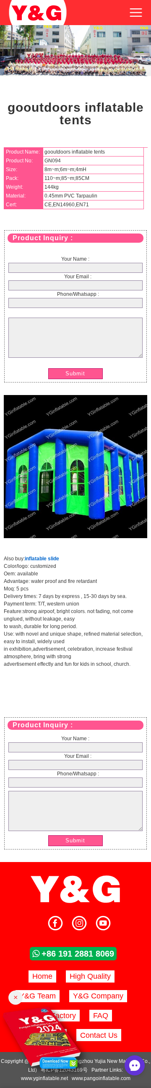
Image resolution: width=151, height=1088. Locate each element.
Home (42, 976)
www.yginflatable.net (44, 1078)
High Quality (90, 976)
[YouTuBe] (103, 924)
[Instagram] (79, 924)
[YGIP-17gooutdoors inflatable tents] (75, 536)
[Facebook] (55, 924)
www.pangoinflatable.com (101, 1078)
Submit (75, 373)
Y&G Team (37, 996)
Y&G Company (98, 996)
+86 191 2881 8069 (78, 953)
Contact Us (98, 1035)
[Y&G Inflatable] (75, 902)
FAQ (100, 1015)
